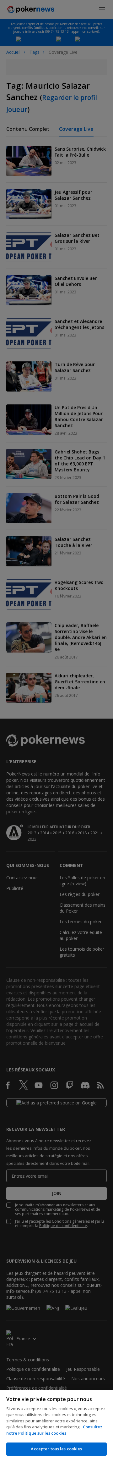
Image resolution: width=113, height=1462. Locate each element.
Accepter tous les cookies (56, 1449)
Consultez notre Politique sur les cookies (54, 1430)
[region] (56, 1426)
